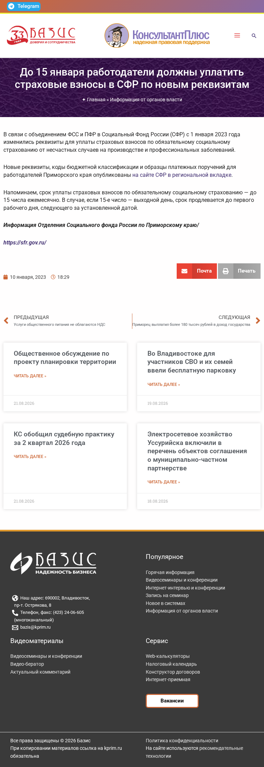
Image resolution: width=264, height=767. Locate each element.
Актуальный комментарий (40, 672)
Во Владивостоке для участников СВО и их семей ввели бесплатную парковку (191, 362)
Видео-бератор (27, 664)
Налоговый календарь (171, 664)
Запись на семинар (167, 595)
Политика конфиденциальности (182, 740)
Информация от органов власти (146, 99)
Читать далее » (30, 376)
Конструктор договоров (173, 672)
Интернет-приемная (168, 679)
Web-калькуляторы (168, 656)
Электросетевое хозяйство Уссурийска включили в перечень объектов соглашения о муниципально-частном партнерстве (197, 451)
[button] (254, 36)
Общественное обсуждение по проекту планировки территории (65, 358)
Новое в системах (165, 603)
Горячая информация (170, 572)
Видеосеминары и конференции (182, 580)
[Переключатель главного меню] (237, 35)
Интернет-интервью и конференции (185, 588)
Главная (96, 99)
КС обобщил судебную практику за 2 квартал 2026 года (64, 438)
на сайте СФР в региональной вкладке (181, 175)
